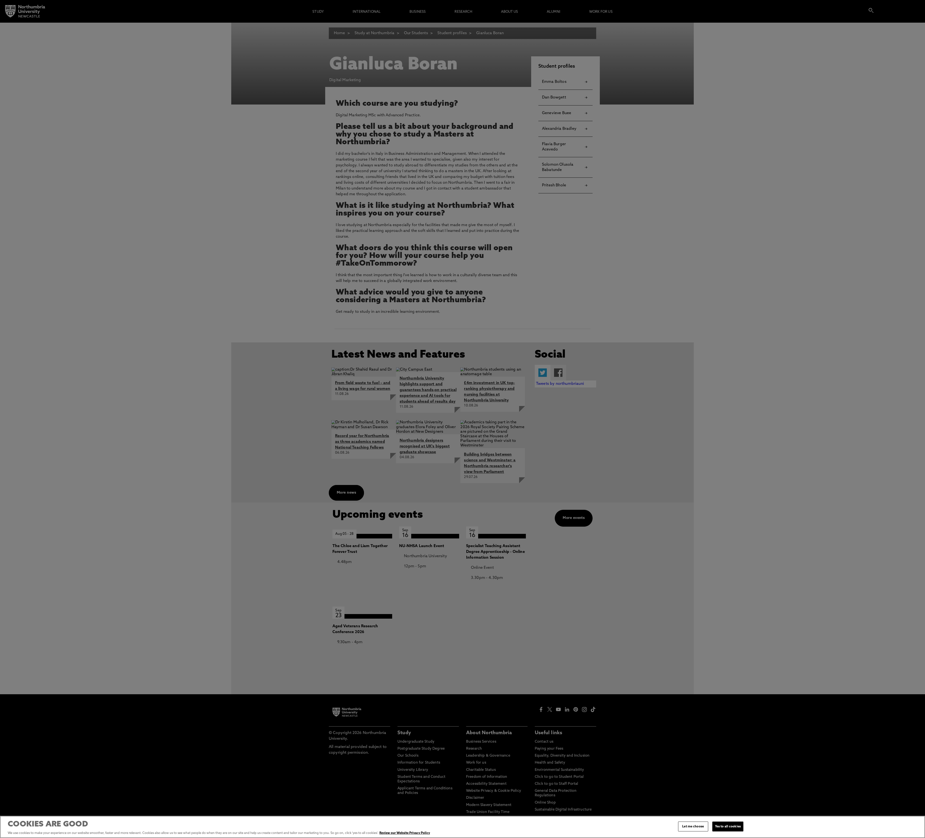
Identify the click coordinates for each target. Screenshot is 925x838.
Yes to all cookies (728, 826)
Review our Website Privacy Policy (404, 833)
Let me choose (693, 826)
